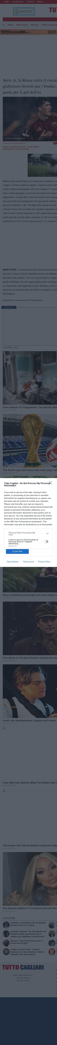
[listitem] (28, 534)
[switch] (46, 541)
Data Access (28, 562)
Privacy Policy (44, 562)
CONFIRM (17, 551)
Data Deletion (13, 562)
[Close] (51, 483)
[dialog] (28, 522)
